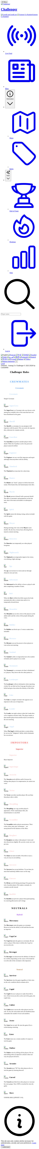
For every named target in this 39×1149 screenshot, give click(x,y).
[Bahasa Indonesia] (8, 361)
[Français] (12, 355)
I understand (6, 1147)
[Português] (24, 357)
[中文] (18, 355)
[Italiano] (20, 359)
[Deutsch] (32, 357)
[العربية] (10, 357)
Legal (3, 364)
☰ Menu (4, 2)
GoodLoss (13, 15)
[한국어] (4, 359)
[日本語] (25, 355)
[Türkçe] (27, 359)
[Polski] (4, 357)
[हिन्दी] (16, 357)
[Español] (32, 355)
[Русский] (12, 359)
